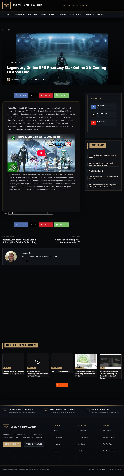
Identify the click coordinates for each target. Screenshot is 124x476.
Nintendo (32, 15)
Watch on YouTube (34, 444)
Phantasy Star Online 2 (38, 213)
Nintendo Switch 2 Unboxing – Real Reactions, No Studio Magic (37, 373)
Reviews (62, 15)
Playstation (18, 15)
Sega (50, 213)
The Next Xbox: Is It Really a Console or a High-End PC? (13, 372)
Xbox (6, 15)
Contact (100, 15)
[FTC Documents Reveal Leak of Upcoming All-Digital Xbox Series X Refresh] (110, 361)
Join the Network (109, 451)
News (11, 63)
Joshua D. (16, 80)
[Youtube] (27, 260)
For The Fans (107, 444)
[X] (23, 260)
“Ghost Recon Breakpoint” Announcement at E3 (67, 241)
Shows (89, 15)
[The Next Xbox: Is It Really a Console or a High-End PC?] (13, 361)
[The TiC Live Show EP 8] (62, 361)
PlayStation (58, 437)
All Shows (81, 444)
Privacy (91, 469)
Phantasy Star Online (20, 213)
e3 (10, 213)
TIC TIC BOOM (108, 437)
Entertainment (48, 15)
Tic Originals (76, 15)
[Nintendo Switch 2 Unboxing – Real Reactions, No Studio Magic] (38, 361)
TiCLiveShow (57, 368)
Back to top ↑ (115, 469)
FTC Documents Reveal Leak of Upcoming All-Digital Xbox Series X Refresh (109, 374)
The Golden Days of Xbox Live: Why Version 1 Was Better (85, 373)
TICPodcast (107, 431)
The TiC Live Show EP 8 (96, 171)
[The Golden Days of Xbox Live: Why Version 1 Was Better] (86, 361)
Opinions (6, 368)
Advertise (101, 469)
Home (4, 30)
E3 (9, 30)
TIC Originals (83, 437)
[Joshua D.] (9, 79)
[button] (118, 15)
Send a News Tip (12, 444)
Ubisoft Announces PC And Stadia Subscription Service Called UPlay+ (20, 241)
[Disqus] (41, 301)
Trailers (17, 63)
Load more (61, 385)
